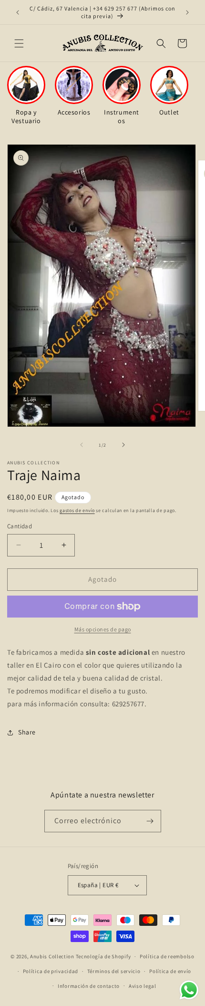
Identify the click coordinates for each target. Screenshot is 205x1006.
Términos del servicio (114, 971)
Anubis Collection (52, 956)
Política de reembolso (167, 956)
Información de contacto (89, 986)
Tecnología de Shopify (103, 956)
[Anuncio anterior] (17, 12)
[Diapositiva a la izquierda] (81, 444)
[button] (19, 43)
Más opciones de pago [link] (102, 629)
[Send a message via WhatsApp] (189, 990)
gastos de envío (77, 510)
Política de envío (170, 971)
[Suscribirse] (150, 821)
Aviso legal (142, 986)
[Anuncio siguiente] (187, 12)
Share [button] (27, 732)
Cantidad (19, 526)
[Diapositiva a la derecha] (123, 444)
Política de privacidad (50, 971)
